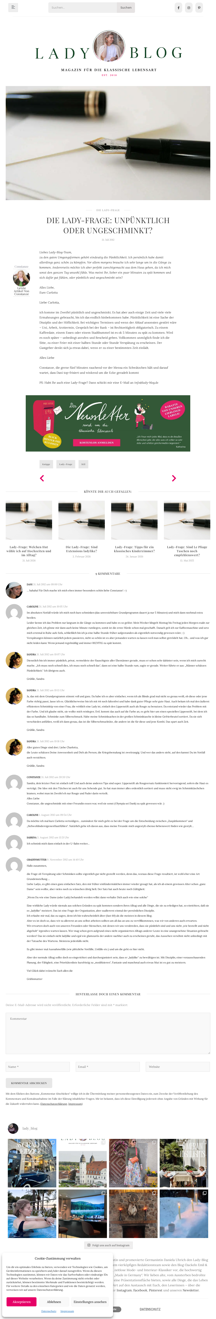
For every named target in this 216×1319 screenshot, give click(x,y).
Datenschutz (48, 1311)
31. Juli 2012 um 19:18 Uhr (50, 741)
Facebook (140, 1290)
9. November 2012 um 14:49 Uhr (65, 859)
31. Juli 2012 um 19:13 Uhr (50, 690)
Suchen (126, 7)
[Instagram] (189, 8)
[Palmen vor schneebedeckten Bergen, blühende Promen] (184, 1163)
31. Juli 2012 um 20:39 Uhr (55, 777)
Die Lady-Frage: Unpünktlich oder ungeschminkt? (108, 225)
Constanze (21, 266)
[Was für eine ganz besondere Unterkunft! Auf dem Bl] (133, 1163)
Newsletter (191, 1290)
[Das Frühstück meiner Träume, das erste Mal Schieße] (133, 1214)
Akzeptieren (22, 1302)
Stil (83, 464)
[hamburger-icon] (13, 7)
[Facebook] (178, 8)
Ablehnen (54, 1302)
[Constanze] (21, 277)
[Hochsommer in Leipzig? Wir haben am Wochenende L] (32, 1163)
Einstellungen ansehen (90, 1302)
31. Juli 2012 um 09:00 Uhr (47, 584)
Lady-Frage (65, 464)
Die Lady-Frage (108, 210)
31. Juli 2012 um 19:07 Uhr (50, 654)
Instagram (124, 1290)
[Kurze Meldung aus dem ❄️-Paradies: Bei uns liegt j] (184, 1214)
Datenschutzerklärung (54, 1103)
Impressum (67, 1311)
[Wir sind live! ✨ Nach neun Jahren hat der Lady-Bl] (82, 1163)
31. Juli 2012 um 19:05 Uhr (53, 606)
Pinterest (155, 1290)
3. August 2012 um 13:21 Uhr (53, 837)
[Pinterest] (199, 8)
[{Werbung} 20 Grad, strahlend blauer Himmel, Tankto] (32, 1214)
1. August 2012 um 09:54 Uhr (55, 814)
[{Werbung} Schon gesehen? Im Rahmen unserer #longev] (82, 1214)
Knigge (46, 464)
